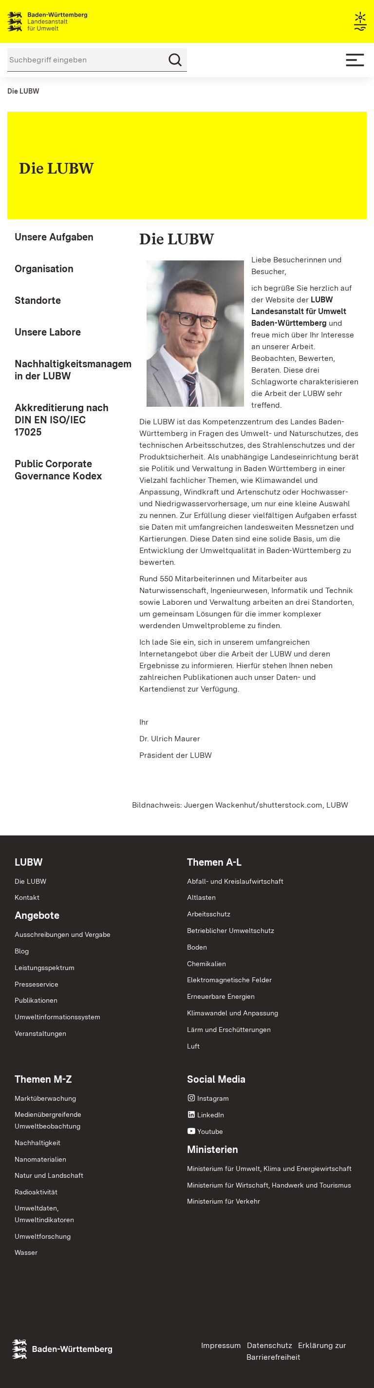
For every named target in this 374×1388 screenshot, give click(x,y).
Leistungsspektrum (45, 968)
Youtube (210, 1131)
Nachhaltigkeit (37, 1143)
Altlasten (201, 897)
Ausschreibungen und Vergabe (63, 934)
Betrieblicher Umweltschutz (230, 930)
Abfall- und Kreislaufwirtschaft (235, 881)
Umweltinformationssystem (57, 1017)
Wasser (26, 1252)
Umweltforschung (43, 1236)
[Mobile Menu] (355, 60)
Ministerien (212, 1149)
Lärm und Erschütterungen (229, 1029)
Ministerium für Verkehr (223, 1201)
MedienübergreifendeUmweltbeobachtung (48, 1120)
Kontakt (27, 897)
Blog (22, 951)
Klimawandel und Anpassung (232, 1013)
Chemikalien (206, 964)
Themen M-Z (43, 1079)
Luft (193, 1046)
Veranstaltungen (40, 1033)
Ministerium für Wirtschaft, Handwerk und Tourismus (269, 1185)
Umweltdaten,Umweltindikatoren (44, 1214)
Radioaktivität (36, 1192)
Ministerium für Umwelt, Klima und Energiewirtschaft (269, 1168)
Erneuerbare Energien (221, 996)
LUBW (29, 862)
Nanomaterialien (40, 1159)
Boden (197, 947)
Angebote (37, 915)
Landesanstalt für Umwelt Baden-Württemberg (64, 21)
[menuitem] (62, 237)
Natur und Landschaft (49, 1175)
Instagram (213, 1098)
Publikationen (36, 1000)
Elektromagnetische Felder (229, 980)
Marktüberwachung (45, 1098)
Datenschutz (269, 1345)
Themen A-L (214, 862)
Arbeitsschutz (208, 914)
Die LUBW (30, 881)
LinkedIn (210, 1115)
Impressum (221, 1345)
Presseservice (36, 984)
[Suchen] (175, 60)
